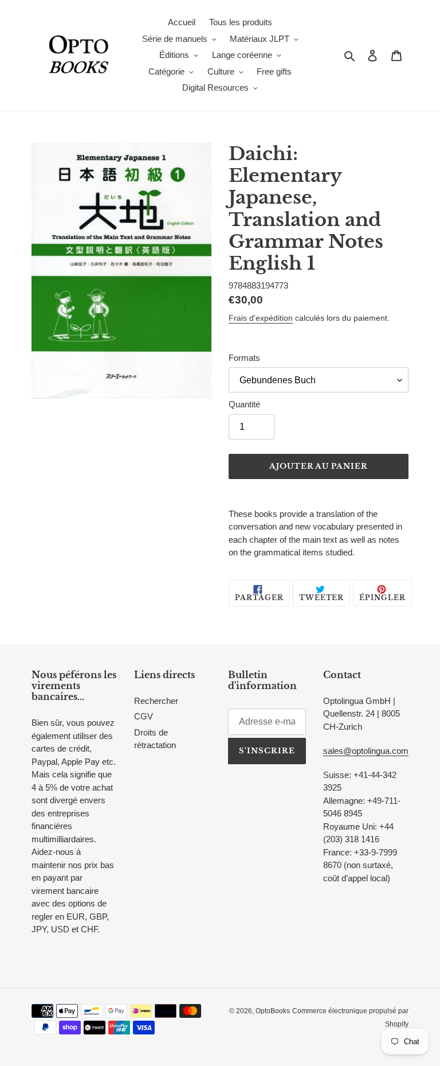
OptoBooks (273, 1011)
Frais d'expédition (261, 317)
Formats (244, 358)
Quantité (244, 404)
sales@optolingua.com (365, 751)
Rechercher (156, 701)
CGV (143, 716)
